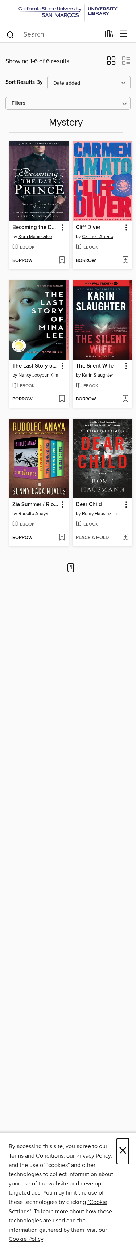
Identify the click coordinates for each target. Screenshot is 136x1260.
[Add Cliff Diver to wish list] (125, 261)
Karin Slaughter (97, 375)
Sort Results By (24, 82)
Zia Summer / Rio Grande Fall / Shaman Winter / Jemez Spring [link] (35, 504)
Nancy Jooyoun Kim (38, 375)
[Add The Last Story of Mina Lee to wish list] (61, 399)
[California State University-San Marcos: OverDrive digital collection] (68, 13)
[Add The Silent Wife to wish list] (125, 399)
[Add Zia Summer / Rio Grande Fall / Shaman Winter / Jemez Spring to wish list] (61, 538)
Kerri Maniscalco (35, 236)
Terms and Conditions (36, 1155)
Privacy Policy (93, 1155)
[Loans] (109, 35)
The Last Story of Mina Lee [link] (35, 366)
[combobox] (53, 34)
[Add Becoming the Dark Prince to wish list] (61, 261)
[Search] (10, 34)
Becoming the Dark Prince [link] (35, 227)
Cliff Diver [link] (88, 227)
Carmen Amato (97, 236)
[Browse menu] (124, 34)
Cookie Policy (26, 1239)
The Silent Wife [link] (95, 366)
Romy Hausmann (99, 514)
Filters (18, 103)
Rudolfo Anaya (33, 514)
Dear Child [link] (89, 504)
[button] (111, 63)
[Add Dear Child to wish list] (125, 538)
